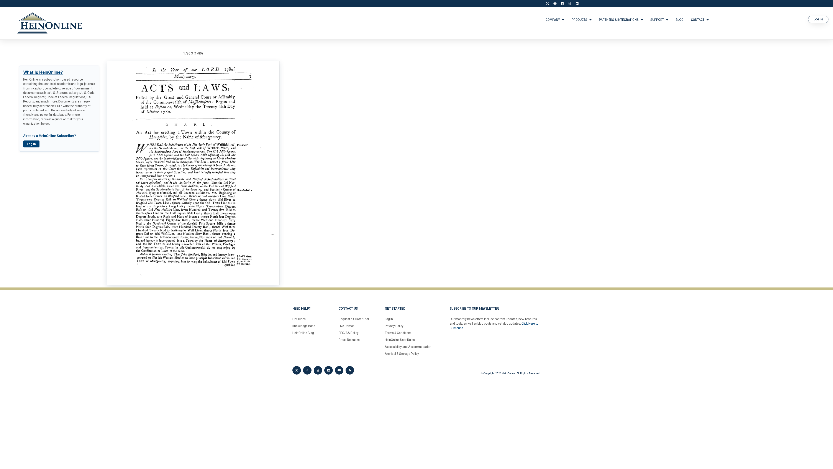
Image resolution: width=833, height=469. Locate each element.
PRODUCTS (579, 19)
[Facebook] (562, 3)
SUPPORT (657, 19)
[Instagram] (569, 3)
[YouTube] (555, 3)
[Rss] (350, 370)
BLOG (680, 19)
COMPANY (553, 19)
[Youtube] (339, 370)
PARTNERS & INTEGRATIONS (619, 19)
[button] (818, 19)
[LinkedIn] (577, 3)
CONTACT (697, 19)
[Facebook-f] (307, 370)
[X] (547, 3)
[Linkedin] (328, 370)
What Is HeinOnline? (43, 72)
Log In (31, 144)
